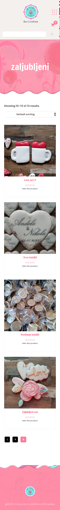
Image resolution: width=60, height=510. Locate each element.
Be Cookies (31, 22)
